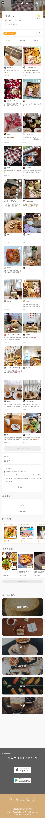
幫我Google (22, 487)
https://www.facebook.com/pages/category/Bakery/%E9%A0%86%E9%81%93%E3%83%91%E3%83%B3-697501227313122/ (22, 478)
